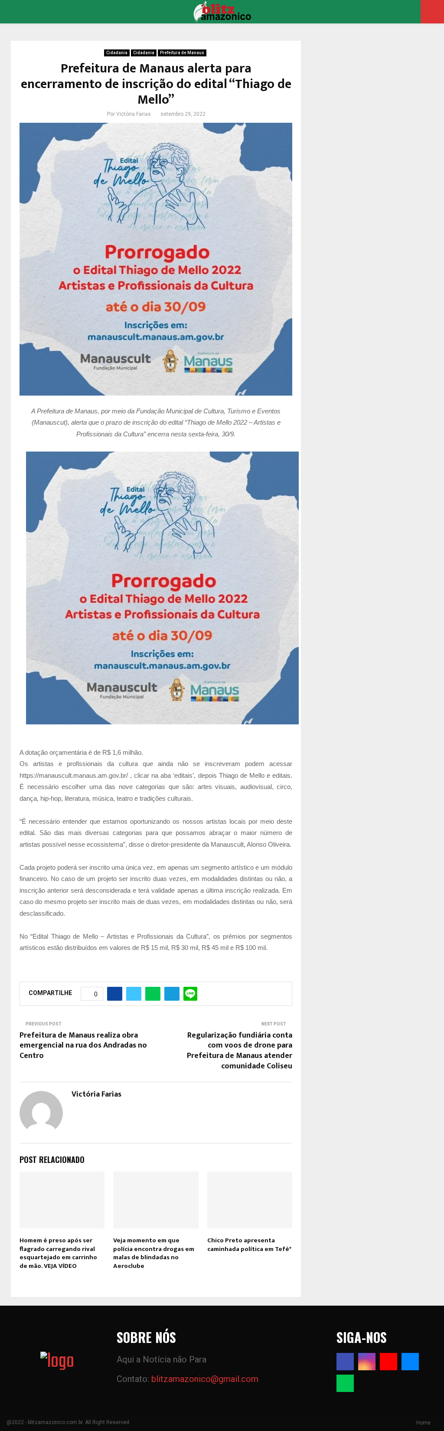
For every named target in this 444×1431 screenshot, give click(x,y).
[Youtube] (388, 1361)
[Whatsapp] (345, 1383)
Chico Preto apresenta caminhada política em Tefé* (249, 1244)
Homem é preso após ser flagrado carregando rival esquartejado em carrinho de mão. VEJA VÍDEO (58, 1253)
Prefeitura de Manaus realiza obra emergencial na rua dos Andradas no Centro (83, 1046)
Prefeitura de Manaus (182, 52)
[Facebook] (345, 1361)
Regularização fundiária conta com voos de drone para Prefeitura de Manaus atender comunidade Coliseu (239, 1051)
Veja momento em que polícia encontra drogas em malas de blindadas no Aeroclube (153, 1253)
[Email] (410, 1361)
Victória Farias (133, 114)
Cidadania (116, 52)
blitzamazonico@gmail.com (204, 1379)
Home (423, 1423)
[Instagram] (366, 1361)
